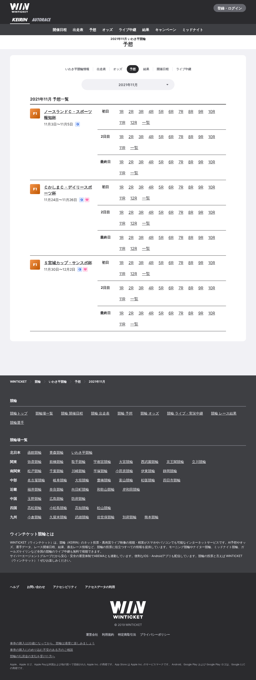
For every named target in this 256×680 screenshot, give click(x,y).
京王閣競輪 (175, 461)
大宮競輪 (126, 461)
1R (121, 111)
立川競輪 (199, 461)
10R (211, 111)
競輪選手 (17, 422)
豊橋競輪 (104, 480)
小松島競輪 (58, 508)
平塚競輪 (101, 471)
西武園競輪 (149, 461)
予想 (92, 29)
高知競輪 (82, 508)
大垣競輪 (82, 480)
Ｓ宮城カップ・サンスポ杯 (68, 262)
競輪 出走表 (100, 413)
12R (133, 122)
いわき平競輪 (82, 452)
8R (190, 111)
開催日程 (60, 29)
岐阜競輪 (60, 480)
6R (171, 111)
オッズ (107, 29)
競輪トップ (19, 413)
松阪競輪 (148, 480)
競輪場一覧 (44, 413)
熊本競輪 (151, 517)
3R (141, 111)
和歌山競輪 (105, 489)
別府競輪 (129, 517)
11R (122, 122)
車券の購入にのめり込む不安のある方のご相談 (41, 650)
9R (200, 111)
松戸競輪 (35, 471)
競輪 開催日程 (72, 413)
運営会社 (92, 634)
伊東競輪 (148, 471)
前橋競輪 (57, 461)
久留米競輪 (58, 517)
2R (131, 111)
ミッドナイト (192, 29)
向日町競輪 (80, 489)
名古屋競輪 (36, 480)
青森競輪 (57, 452)
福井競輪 (35, 489)
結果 (145, 29)
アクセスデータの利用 (100, 587)
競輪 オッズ (149, 413)
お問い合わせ (36, 587)
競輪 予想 (125, 413)
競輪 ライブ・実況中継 (185, 413)
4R (151, 111)
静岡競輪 (170, 471)
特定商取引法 (127, 634)
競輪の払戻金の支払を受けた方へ (32, 656)
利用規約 (108, 634)
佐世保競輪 (105, 517)
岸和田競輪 (131, 489)
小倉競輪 (35, 517)
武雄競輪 (82, 517)
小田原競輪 (124, 471)
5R (161, 111)
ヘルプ (14, 587)
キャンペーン (165, 29)
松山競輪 (104, 508)
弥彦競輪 (35, 461)
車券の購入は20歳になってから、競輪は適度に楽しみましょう (52, 643)
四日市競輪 (171, 480)
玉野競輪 (35, 498)
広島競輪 (57, 498)
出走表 (78, 29)
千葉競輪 (57, 471)
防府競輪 (79, 498)
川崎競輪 (79, 471)
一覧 (146, 122)
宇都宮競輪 (102, 461)
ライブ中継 (127, 29)
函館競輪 (35, 452)
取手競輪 (79, 461)
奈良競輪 (57, 489)
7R (180, 111)
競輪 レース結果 (223, 413)
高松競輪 (35, 508)
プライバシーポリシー (155, 634)
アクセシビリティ (65, 587)
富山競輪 (126, 480)
